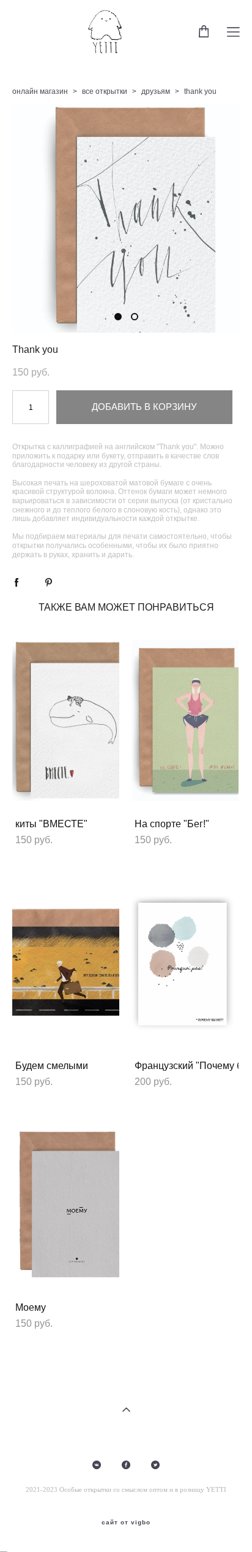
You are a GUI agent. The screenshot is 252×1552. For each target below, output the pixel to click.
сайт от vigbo (126, 1522)
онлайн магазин (40, 91)
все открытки (104, 91)
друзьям (155, 91)
